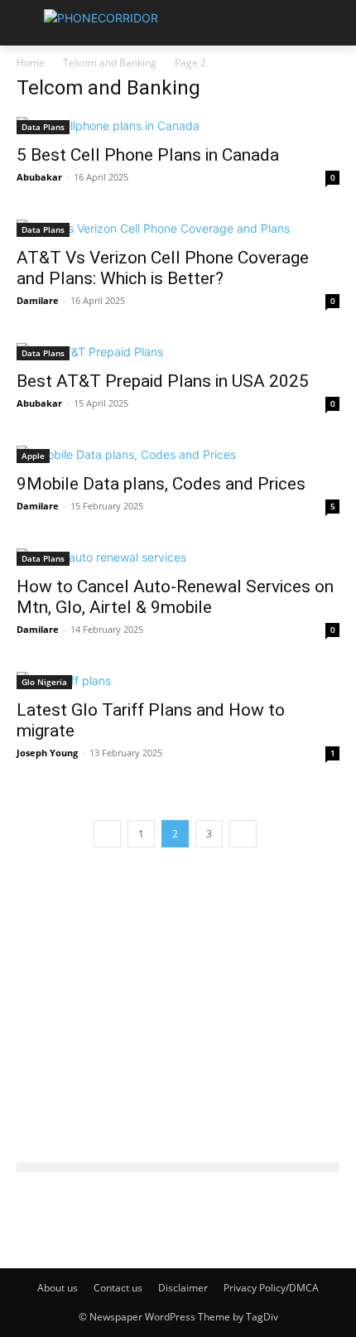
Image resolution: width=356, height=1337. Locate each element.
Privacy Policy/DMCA (271, 1288)
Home (31, 63)
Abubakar (39, 177)
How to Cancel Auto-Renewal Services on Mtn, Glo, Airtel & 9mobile (175, 597)
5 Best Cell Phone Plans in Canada (148, 155)
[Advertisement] (178, 995)
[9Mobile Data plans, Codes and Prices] (178, 454)
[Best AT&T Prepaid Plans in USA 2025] (178, 351)
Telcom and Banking (109, 63)
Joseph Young (47, 752)
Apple (33, 455)
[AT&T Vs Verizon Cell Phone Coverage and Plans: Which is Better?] (178, 228)
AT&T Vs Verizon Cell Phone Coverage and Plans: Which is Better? (163, 268)
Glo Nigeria (44, 682)
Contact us (118, 1288)
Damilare (38, 300)
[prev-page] (107, 833)
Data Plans (43, 127)
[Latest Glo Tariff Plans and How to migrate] (178, 680)
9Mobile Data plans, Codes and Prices (161, 484)
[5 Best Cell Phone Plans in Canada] (178, 125)
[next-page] (243, 833)
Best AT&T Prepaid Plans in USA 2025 (163, 381)
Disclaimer (183, 1288)
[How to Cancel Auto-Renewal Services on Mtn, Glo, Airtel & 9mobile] (178, 557)
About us (57, 1288)
